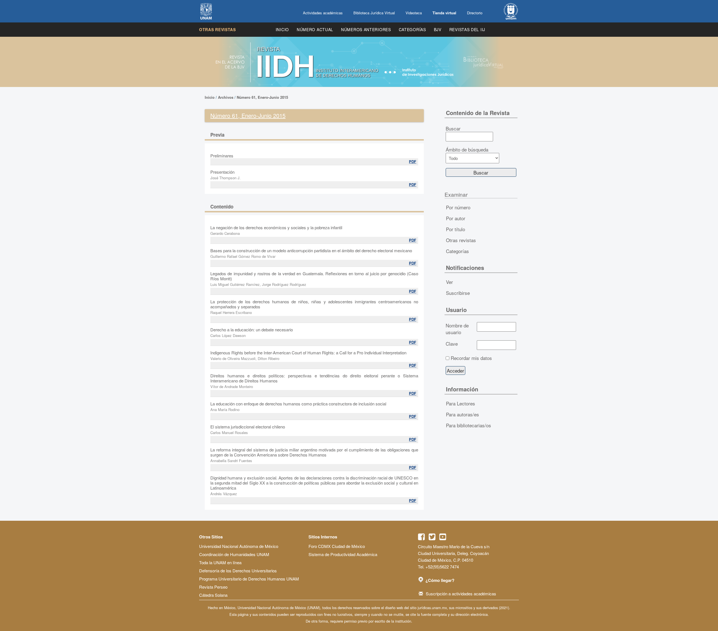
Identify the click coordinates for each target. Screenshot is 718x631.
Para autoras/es (462, 414)
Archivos (225, 97)
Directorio (474, 12)
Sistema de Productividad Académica (343, 554)
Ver (449, 281)
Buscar (453, 128)
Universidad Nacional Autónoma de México (238, 546)
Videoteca (414, 12)
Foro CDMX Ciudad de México (337, 546)
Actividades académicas (323, 12)
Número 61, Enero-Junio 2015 (262, 97)
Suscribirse (458, 292)
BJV (437, 29)
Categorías (412, 29)
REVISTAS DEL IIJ (467, 29)
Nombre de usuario (457, 329)
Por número (458, 207)
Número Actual (315, 29)
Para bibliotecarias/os (468, 425)
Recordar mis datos (471, 358)
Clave (452, 343)
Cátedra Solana (213, 595)
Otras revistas (217, 29)
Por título (455, 229)
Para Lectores (460, 403)
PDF (412, 161)
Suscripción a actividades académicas (461, 593)
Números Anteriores (366, 29)
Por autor (455, 218)
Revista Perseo (213, 587)
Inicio (282, 29)
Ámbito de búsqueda (467, 149)
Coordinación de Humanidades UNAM (234, 554)
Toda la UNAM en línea (220, 562)
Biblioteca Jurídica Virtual (374, 12)
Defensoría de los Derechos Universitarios (238, 570)
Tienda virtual (444, 12)
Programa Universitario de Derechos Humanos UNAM (249, 579)
